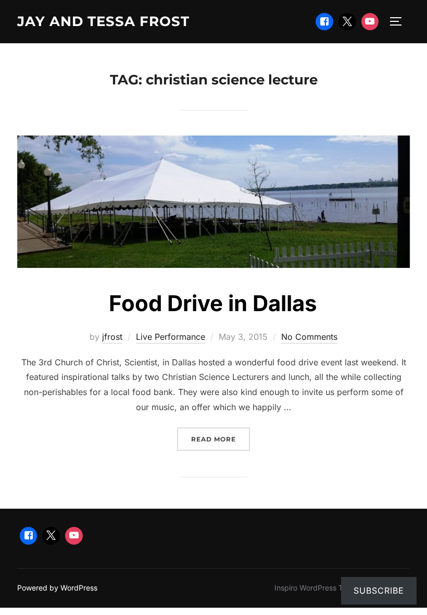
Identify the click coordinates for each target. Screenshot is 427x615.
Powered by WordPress (57, 587)
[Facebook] (324, 21)
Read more (220, 439)
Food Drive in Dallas (213, 303)
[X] (347, 21)
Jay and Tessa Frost (103, 21)
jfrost (112, 336)
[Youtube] (370, 21)
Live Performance (170, 336)
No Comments (309, 336)
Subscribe (379, 590)
